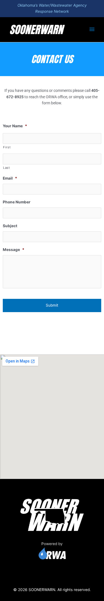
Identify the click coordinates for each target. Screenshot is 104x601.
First (7, 147)
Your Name (15, 126)
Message (13, 249)
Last (6, 168)
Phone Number (17, 202)
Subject (10, 226)
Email (10, 178)
